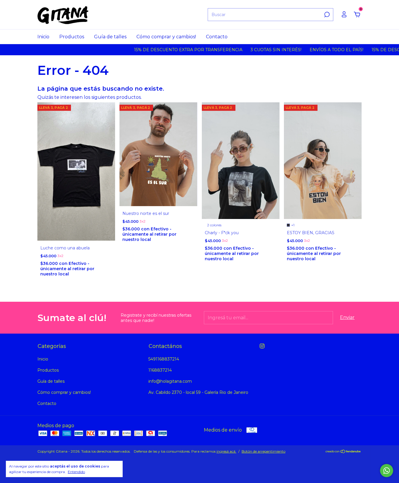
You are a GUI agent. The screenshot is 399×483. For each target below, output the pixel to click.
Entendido (76, 472)
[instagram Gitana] (262, 346)
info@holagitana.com (170, 381)
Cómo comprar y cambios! (166, 36)
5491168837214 (163, 359)
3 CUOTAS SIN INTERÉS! (265, 49)
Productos (71, 36)
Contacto (217, 36)
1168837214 (160, 370)
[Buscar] (326, 14)
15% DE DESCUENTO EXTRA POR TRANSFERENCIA (177, 49)
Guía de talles (110, 36)
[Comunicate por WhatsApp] (386, 470)
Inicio (43, 36)
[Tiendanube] (343, 452)
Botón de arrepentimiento (263, 451)
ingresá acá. (226, 451)
